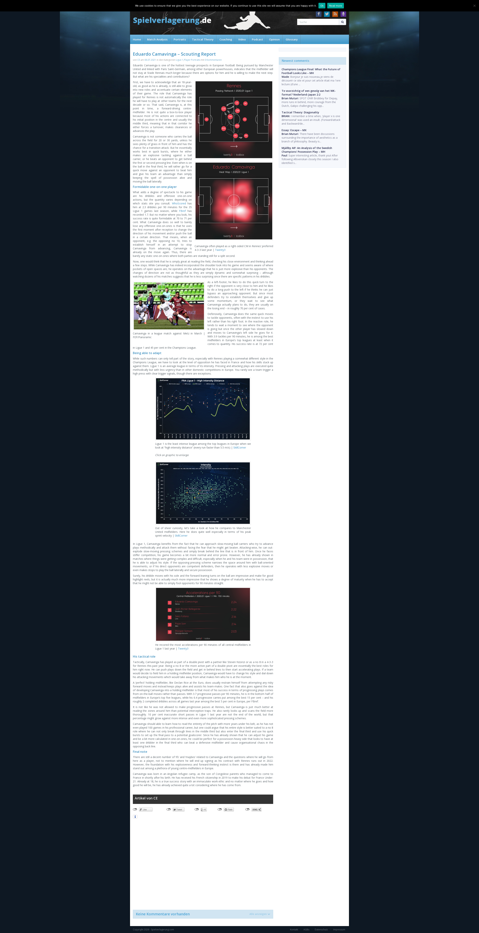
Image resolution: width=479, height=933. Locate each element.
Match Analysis (157, 39)
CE (138, 59)
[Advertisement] (203, 864)
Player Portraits (192, 59)
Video (242, 39)
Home (137, 39)
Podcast (257, 39)
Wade (285, 76)
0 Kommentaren (213, 59)
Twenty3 (220, 250)
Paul (284, 155)
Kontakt (294, 929)
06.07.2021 (150, 59)
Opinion (274, 39)
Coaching (225, 39)
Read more (335, 5)
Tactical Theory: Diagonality (300, 112)
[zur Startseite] (172, 21)
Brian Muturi (290, 98)
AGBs (306, 929)
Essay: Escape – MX (294, 130)
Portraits (180, 39)
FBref (182, 211)
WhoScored (179, 203)
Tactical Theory (202, 39)
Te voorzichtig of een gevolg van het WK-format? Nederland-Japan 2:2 (309, 92)
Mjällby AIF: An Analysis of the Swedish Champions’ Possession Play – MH (307, 149)
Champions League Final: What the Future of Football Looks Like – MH (311, 71)
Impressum (339, 929)
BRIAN (285, 116)
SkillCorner (239, 447)
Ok (322, 5)
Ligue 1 (179, 59)
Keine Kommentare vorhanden (201, 914)
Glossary (292, 39)
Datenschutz (321, 929)
